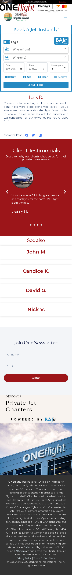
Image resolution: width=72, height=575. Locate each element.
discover (13, 396)
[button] (65, 16)
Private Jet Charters (21, 406)
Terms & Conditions (44, 558)
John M (36, 252)
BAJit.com (29, 547)
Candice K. (36, 271)
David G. (36, 290)
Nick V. (36, 309)
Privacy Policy (24, 558)
